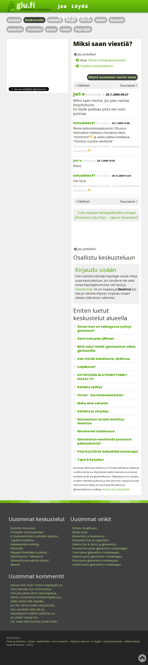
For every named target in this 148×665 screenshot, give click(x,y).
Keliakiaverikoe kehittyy (24, 544)
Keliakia (55, 20)
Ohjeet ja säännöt (79, 641)
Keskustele (74, 16)
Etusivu (14, 20)
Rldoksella (16, 548)
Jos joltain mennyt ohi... (24, 617)
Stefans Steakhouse (84, 528)
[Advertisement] (106, 235)
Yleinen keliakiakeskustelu (107, 60)
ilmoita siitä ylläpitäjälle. (116, 489)
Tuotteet (34, 29)
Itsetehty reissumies (22, 528)
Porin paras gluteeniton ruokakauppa (95, 560)
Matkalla (15, 29)
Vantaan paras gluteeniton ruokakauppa (97, 556)
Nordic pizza (79, 532)
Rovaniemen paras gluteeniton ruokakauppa (99, 548)
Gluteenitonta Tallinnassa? (26, 556)
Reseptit (117, 20)
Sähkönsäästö (132, 641)
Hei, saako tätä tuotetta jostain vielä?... (34, 621)
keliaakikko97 (84, 123)
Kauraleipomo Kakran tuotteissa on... (33, 613)
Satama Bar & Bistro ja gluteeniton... (95, 544)
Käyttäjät (83, 29)
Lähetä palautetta (112, 641)
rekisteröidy (83, 289)
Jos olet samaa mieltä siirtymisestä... (33, 605)
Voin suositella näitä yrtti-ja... (28, 609)
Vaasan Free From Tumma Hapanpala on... (37, 585)
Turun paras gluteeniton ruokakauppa (95, 552)
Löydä (79, 6)
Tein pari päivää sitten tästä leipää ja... (34, 593)
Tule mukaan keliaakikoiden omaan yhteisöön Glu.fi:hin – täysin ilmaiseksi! (106, 215)
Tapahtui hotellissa (22, 540)
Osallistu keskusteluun (96, 66)
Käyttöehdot (43, 641)
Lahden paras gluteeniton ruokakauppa (96, 564)
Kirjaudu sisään (95, 270)
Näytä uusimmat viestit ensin (112, 77)
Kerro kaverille (60, 641)
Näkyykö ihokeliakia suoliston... (29, 552)
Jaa (62, 6)
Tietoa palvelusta (16, 641)
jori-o (79, 94)
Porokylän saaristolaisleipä (27, 532)
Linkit (65, 29)
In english (96, 641)
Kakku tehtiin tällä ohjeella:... (27, 601)
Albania (14, 564)
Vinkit (101, 20)
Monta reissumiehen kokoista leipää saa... (36, 597)
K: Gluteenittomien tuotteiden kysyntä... (34, 536)
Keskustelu (34, 20)
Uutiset (31, 641)
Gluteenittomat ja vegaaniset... (91, 540)
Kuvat (51, 29)
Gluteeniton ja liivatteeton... (89, 536)
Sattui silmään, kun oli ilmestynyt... (31, 589)
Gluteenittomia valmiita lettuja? (29, 560)
